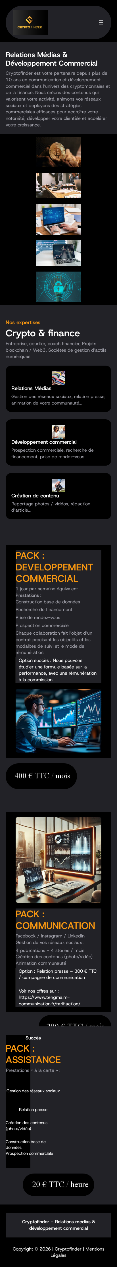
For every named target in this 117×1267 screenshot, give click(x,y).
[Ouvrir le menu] (100, 22)
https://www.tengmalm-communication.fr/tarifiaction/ (50, 1000)
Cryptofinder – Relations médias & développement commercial (58, 1225)
